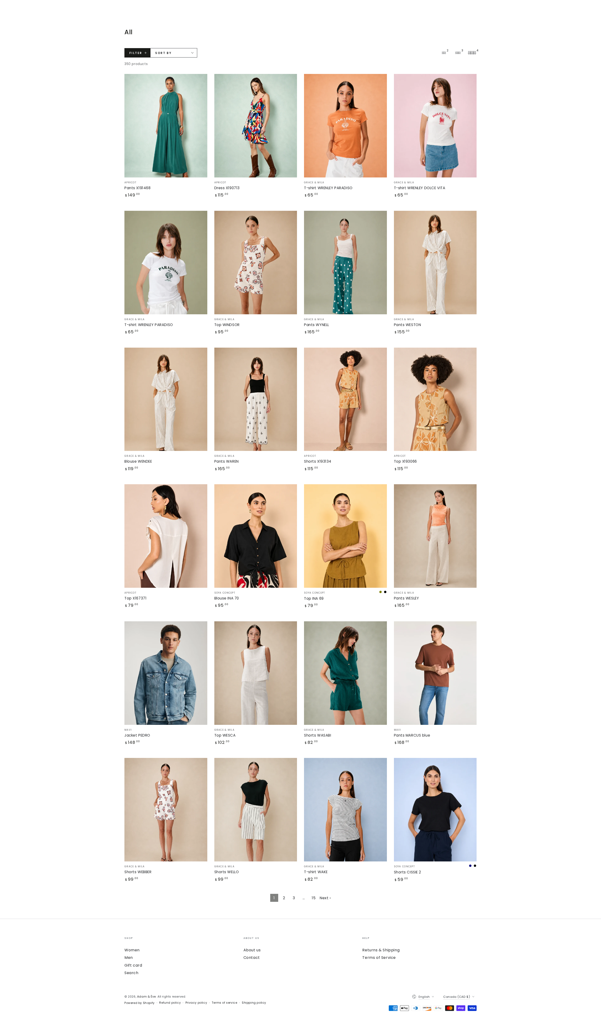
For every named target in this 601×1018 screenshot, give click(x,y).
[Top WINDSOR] (255, 262)
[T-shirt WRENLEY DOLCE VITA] (435, 125)
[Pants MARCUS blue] (435, 673)
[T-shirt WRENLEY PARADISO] (345, 125)
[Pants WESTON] (435, 262)
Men (128, 957)
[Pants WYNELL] (345, 262)
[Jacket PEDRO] (165, 673)
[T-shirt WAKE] (345, 809)
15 (314, 898)
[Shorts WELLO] (255, 809)
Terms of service (224, 1003)
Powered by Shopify (139, 1003)
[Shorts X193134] (345, 399)
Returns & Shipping (381, 950)
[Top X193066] (435, 399)
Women (132, 950)
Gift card (133, 965)
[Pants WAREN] (255, 399)
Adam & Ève (146, 997)
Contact (251, 957)
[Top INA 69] (345, 536)
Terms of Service (379, 957)
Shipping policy (254, 1003)
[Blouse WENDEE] (165, 399)
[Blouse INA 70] (255, 536)
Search (131, 973)
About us (252, 950)
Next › (325, 898)
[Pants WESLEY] (435, 536)
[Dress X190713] (255, 125)
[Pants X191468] (165, 125)
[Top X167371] (165, 536)
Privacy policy (196, 1003)
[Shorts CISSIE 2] (435, 809)
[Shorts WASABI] (345, 673)
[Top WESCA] (255, 673)
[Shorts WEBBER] (165, 809)
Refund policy (170, 1003)
